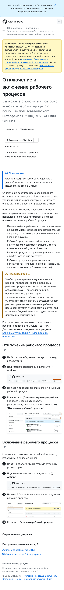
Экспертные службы (34, 579)
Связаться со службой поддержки (23, 554)
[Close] (55, 5)
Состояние (7, 579)
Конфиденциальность (46, 576)
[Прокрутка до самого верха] (57, 583)
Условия (28, 576)
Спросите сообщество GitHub (20, 550)
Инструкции (31, 28)
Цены (18, 579)
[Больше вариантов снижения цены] (36, 140)
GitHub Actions (14, 28)
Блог (49, 579)
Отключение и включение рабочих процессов (30, 34)
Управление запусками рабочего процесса (29, 31)
